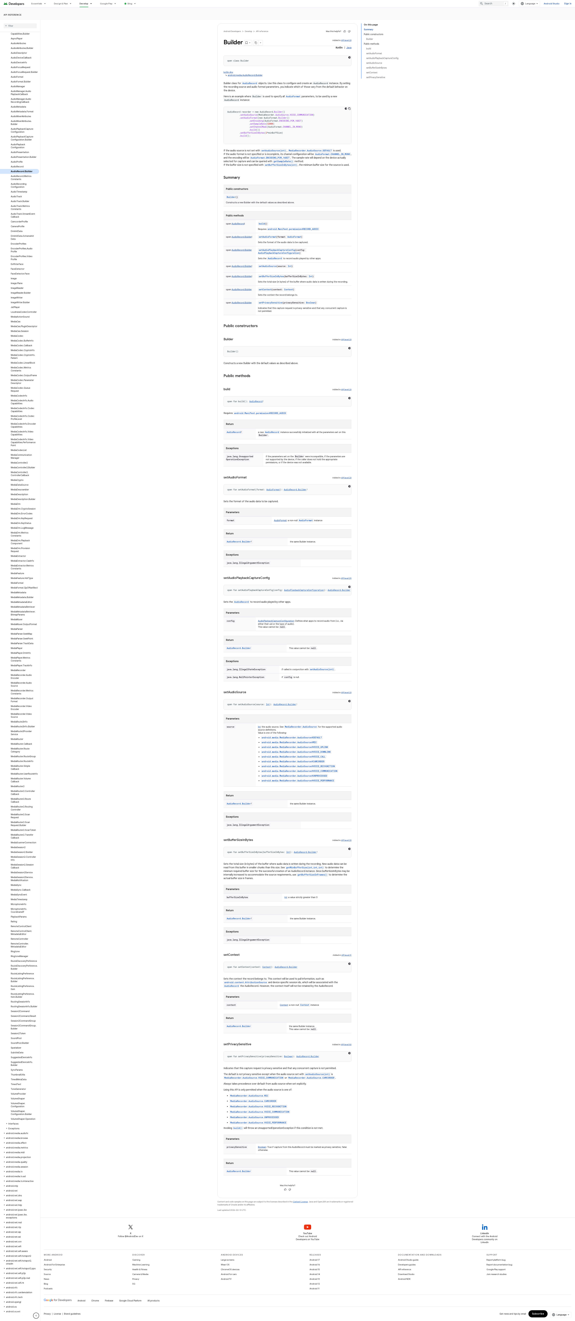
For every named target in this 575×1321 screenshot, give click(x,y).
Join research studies (496, 1274)
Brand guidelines (72, 1314)
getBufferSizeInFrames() (312, 874)
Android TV (226, 1279)
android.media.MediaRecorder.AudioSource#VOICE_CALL (293, 756)
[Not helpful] (349, 31)
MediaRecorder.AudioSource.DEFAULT (310, 150)
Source (47, 1274)
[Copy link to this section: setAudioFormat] (250, 477)
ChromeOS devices (230, 1269)
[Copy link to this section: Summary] (243, 178)
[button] (19, 1123)
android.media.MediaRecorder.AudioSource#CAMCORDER (293, 761)
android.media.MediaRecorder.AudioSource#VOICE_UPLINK (295, 747)
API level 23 (346, 40)
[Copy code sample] (349, 108)
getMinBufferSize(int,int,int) (305, 867)
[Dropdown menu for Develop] (92, 3)
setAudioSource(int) (273, 150)
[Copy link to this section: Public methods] (253, 376)
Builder (231, 197)
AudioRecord (249, 83)
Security (48, 1269)
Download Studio (406, 1274)
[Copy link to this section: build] (233, 389)
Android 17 (315, 1259)
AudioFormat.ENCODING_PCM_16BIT (270, 157)
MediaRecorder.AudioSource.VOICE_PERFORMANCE (258, 1122)
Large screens (227, 1259)
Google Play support (496, 1269)
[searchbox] (20, 25)
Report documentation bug (499, 1264)
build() (237, 1128)
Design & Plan (61, 3)
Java (348, 47)
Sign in (567, 3)
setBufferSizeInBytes (271, 276)
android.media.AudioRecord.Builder (245, 75)
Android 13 (315, 1279)
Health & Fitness (139, 1269)
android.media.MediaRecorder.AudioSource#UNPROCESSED (294, 775)
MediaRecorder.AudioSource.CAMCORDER (311, 1077)
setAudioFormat (267, 236)
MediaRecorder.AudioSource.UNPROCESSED (254, 1117)
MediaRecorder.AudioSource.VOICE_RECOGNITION (258, 1106)
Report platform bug (496, 1259)
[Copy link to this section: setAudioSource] (249, 692)
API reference (13, 14)
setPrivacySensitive (270, 302)
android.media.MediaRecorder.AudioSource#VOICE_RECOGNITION (298, 766)
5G (133, 1283)
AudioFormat (293, 96)
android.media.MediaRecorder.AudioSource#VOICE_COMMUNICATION (299, 771)
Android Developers (232, 31)
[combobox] (494, 3)
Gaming (136, 1259)
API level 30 (346, 1044)
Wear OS (225, 1264)
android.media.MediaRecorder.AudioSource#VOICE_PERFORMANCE (298, 780)
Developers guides (407, 1264)
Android (48, 1259)
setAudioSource (268, 266)
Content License (300, 1201)
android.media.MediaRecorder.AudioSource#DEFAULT (292, 737)
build (262, 223)
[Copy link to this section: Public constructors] (261, 326)
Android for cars (228, 1274)
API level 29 (346, 578)
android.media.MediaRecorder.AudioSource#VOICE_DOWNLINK (296, 751)
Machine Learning (140, 1264)
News (46, 1279)
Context (304, 1004)
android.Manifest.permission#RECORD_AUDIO (293, 229)
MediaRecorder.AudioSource (301, 726)
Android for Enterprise (54, 1264)
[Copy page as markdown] (256, 42)
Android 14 (315, 1274)
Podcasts (48, 1288)
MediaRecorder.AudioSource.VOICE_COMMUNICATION (253, 1077)
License (57, 1314)
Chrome (95, 1300)
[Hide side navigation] (36, 1316)
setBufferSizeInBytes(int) (281, 164)
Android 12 (315, 1283)
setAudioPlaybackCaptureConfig (277, 250)
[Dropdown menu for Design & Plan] (72, 3)
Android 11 (315, 1288)
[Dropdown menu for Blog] (136, 3)
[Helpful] (344, 31)
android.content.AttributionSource (245, 982)
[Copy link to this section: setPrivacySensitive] (254, 1044)
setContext (265, 289)
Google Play (106, 3)
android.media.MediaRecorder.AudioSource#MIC (289, 742)
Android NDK (404, 1279)
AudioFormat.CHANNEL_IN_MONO (332, 154)
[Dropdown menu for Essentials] (46, 3)
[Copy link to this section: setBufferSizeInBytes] (256, 840)
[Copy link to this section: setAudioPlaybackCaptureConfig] (273, 578)
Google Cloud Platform (130, 1300)
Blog (130, 3)
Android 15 (315, 1269)
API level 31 (346, 955)
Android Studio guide (408, 1259)
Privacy (135, 1279)
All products (153, 1300)
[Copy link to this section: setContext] (243, 955)
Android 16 (315, 1264)
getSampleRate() (283, 161)
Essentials (36, 3)
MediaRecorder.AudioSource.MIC (249, 1095)
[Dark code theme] (349, 57)
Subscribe (538, 1313)
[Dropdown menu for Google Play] (116, 3)
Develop (84, 3)
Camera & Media (140, 1274)
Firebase (109, 1300)
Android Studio (552, 3)
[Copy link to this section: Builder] (236, 339)
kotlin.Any (228, 72)
